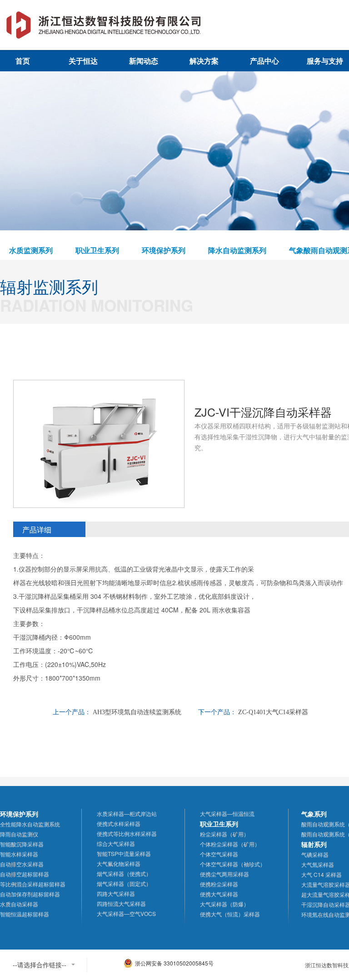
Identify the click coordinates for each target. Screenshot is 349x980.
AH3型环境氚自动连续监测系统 (137, 712)
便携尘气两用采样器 (224, 874)
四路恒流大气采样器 (121, 903)
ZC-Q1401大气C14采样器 (273, 712)
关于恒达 (83, 60)
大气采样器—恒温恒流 (227, 813)
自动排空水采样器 (22, 864)
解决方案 (204, 60)
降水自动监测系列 (237, 250)
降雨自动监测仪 (19, 834)
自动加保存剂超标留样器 (30, 894)
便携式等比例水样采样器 (127, 833)
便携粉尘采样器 (219, 884)
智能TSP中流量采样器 (124, 853)
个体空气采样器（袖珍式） (232, 864)
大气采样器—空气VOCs (126, 913)
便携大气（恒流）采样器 (230, 914)
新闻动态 (143, 60)
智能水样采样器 (19, 854)
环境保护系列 (163, 250)
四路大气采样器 (116, 893)
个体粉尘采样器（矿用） (230, 844)
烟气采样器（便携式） (124, 873)
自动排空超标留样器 (24, 874)
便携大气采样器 (219, 894)
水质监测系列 (31, 250)
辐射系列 (314, 844)
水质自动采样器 (19, 904)
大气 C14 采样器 (321, 874)
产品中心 (264, 60)
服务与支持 (325, 60)
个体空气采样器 (219, 854)
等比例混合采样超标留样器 (32, 884)
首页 (22, 60)
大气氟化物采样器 (118, 863)
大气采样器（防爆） (224, 904)
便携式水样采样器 (118, 823)
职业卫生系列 (97, 250)
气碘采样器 (315, 854)
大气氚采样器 (317, 864)
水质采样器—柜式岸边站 (127, 813)
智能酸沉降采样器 (22, 844)
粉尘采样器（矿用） (224, 834)
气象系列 (314, 813)
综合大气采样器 (116, 843)
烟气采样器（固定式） (124, 883)
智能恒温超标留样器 (24, 914)
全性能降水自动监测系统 (30, 824)
